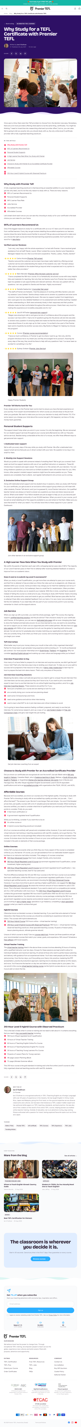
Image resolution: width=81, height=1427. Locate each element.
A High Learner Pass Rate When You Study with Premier (26, 156)
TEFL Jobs (68, 1125)
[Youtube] (76, 1422)
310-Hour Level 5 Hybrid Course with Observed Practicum (26, 173)
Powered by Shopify (22, 1422)
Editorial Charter (60, 1375)
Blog (10, 13)
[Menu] (2, 8)
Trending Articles (10, 1129)
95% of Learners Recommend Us (18, 148)
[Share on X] (16, 53)
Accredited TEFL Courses (26, 23)
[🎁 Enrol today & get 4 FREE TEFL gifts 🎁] (40, 3)
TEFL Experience (57, 1125)
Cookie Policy (59, 1371)
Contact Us (58, 1362)
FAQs (31, 1371)
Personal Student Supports (16, 152)
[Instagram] (72, 1422)
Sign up (40, 1310)
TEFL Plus (7, 1365)
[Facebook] (69, 1422)
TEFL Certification (10, 1362)
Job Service (11, 160)
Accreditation (59, 1365)
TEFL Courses (44, 1125)
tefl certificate (32, 1125)
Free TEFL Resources (36, 1362)
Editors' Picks (9, 1125)
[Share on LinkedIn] (21, 53)
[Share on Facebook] (11, 53)
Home (6, 13)
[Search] (6, 8)
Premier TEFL (21, 1125)
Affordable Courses (13, 167)
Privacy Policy (53, 1315)
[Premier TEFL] (27, 1336)
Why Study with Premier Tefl (17, 145)
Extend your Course (11, 1368)
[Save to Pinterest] (25, 53)
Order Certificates (10, 1371)
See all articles (71, 1156)
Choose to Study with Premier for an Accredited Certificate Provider (29, 164)
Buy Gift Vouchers (60, 1368)
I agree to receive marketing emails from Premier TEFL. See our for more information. (39, 1315)
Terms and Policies (40, 1422)
